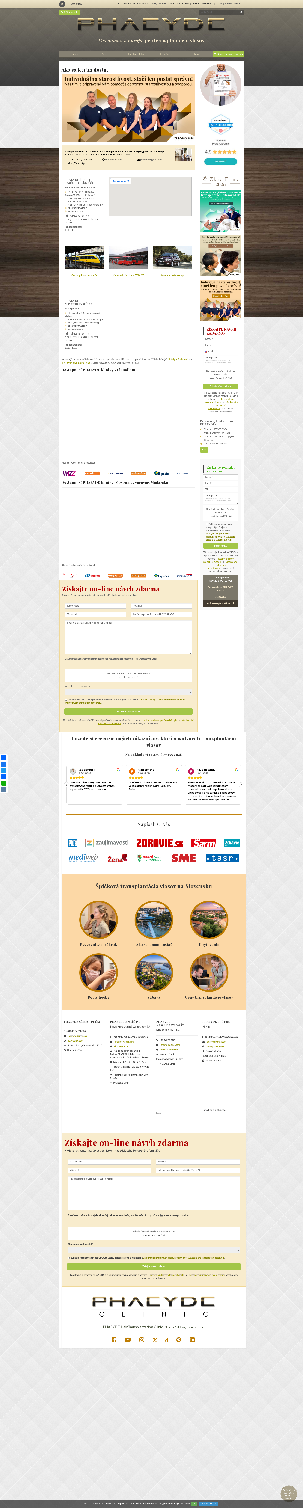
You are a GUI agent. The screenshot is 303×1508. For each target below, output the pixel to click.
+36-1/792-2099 (167, 1040)
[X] (155, 1339)
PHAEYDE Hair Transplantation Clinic (133, 1327)
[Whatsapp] (4, 783)
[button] (241, 784)
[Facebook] (115, 1339)
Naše (76, 4)
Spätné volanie (70, 12)
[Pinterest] (179, 1339)
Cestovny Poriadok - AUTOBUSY (128, 275)
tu (137, 659)
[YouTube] (128, 1339)
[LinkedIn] (193, 1339)
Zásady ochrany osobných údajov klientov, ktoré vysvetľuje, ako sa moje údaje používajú (220, 537)
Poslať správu (220, 546)
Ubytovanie (220, 597)
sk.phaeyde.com (113, 159)
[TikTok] (167, 1339)
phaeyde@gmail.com (151, 159)
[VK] (4, 789)
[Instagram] (142, 1339)
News (159, 1113)
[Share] (4, 758)
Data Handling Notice (214, 1110)
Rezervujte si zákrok (220, 603)
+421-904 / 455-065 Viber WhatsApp (130, 1037)
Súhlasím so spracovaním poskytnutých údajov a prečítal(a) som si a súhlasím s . (125, 701)
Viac (204, 450)
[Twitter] (4, 770)
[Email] (4, 777)
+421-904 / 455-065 (156, 4)
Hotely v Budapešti (178, 359)
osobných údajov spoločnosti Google (159, 720)
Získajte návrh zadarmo (221, 386)
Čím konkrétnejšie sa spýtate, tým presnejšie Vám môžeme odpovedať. (218, 362)
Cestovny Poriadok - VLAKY (84, 275)
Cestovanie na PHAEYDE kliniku (220, 589)
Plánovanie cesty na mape (172, 275)
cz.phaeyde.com (75, 1041)
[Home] (62, 4)
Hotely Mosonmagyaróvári (76, 362)
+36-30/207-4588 (213, 1037)
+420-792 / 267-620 (76, 1031)
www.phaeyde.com (169, 1050)
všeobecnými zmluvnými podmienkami (223, 405)
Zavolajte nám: (220, 579)
